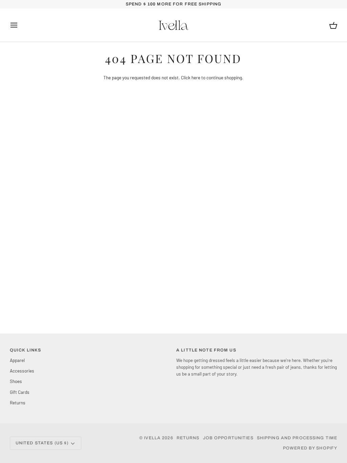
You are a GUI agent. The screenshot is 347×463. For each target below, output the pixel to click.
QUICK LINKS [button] (25, 350)
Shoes (16, 381)
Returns (17, 402)
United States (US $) (42, 443)
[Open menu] (20, 25)
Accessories (22, 371)
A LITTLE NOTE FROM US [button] (206, 350)
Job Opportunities (228, 438)
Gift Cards (19, 392)
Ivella (152, 438)
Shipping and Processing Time (297, 438)
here (195, 77)
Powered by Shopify (310, 448)
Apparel (17, 360)
